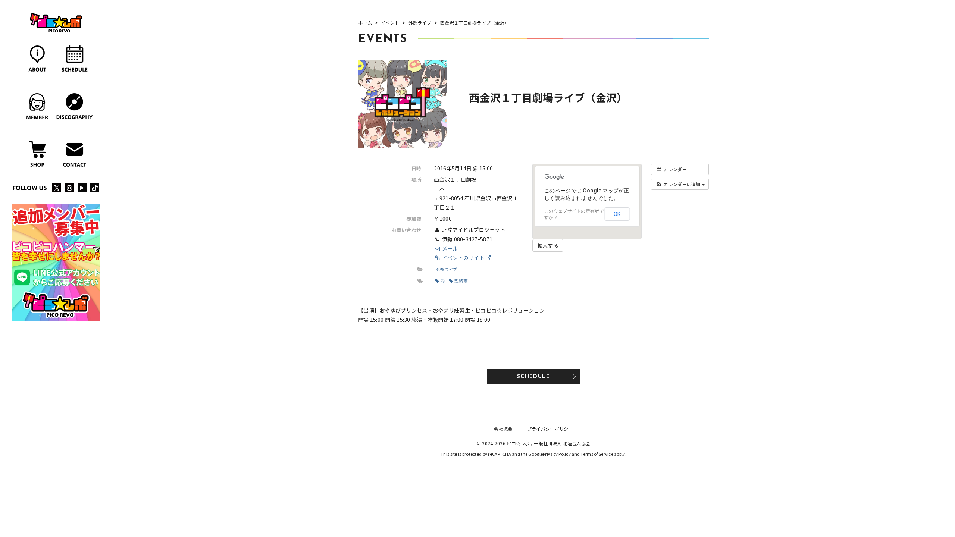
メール (449, 248)
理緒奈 (461, 280)
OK (617, 214)
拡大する (547, 245)
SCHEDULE (533, 377)
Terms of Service (596, 454)
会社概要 (503, 428)
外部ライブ (446, 269)
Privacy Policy (557, 454)
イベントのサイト (463, 257)
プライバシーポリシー (550, 428)
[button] (679, 184)
